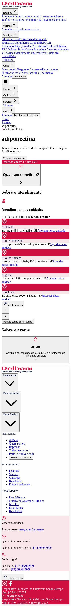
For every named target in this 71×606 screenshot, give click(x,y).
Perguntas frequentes (29, 69)
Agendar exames (12, 16)
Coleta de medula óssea (39, 49)
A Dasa (13, 440)
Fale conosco (9, 69)
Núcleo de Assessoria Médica (26, 500)
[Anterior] (5, 310)
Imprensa (14, 447)
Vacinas (7, 25)
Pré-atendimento (43, 72)
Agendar (7, 76)
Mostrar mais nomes (14, 158)
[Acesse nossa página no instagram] (5, 585)
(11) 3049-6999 (42, 547)
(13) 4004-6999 (20, 569)
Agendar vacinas (12, 29)
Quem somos (17, 443)
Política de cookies (21, 457)
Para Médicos (17, 497)
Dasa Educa (16, 507)
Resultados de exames (26, 115)
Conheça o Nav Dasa (20, 72)
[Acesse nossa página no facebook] (11, 585)
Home (5, 119)
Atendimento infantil (45, 46)
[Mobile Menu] (5, 82)
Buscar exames (31, 16)
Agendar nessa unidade (51, 230)
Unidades (7, 59)
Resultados (19, 76)
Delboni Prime (16, 49)
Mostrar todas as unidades (17, 321)
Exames (7, 12)
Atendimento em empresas (30, 52)
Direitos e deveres (19, 484)
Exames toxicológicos (27, 19)
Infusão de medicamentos (17, 39)
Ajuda (6, 65)
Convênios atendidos (53, 19)
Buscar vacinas (31, 29)
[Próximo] (5, 316)
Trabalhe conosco (19, 450)
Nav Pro (14, 504)
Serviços (8, 35)
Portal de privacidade (21, 453)
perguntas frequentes (31, 529)
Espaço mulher (24, 46)
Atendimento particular (27, 42)
